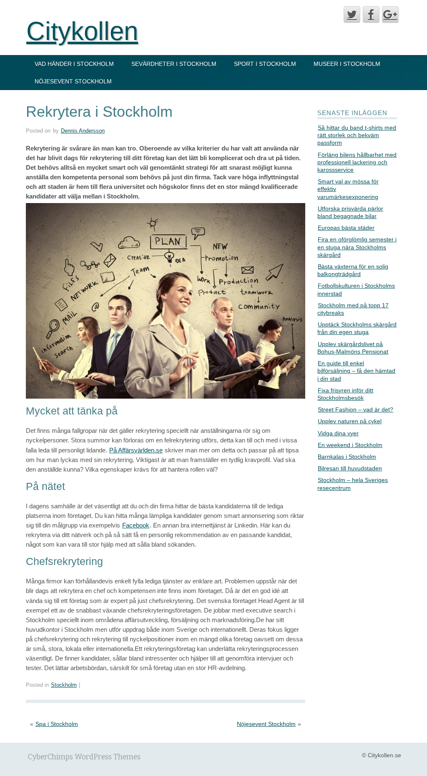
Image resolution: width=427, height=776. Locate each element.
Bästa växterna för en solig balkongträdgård (352, 270)
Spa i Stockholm (56, 724)
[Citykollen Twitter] (352, 14)
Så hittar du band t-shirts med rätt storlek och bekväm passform (356, 135)
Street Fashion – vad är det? (355, 409)
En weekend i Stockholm (350, 445)
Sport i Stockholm (265, 63)
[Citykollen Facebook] (371, 14)
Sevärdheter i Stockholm (173, 63)
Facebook (135, 525)
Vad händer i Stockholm (74, 63)
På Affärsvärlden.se (136, 450)
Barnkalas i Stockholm (347, 456)
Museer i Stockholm (347, 63)
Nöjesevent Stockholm (73, 81)
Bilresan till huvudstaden (350, 468)
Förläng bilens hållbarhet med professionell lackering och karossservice (357, 162)
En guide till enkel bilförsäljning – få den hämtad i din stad (356, 371)
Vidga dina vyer (338, 433)
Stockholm (64, 685)
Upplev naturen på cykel (350, 421)
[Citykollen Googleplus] (390, 14)
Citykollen (82, 31)
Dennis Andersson (83, 131)
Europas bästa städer (346, 227)
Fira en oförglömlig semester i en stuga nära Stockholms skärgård (357, 247)
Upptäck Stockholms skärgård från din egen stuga (357, 328)
